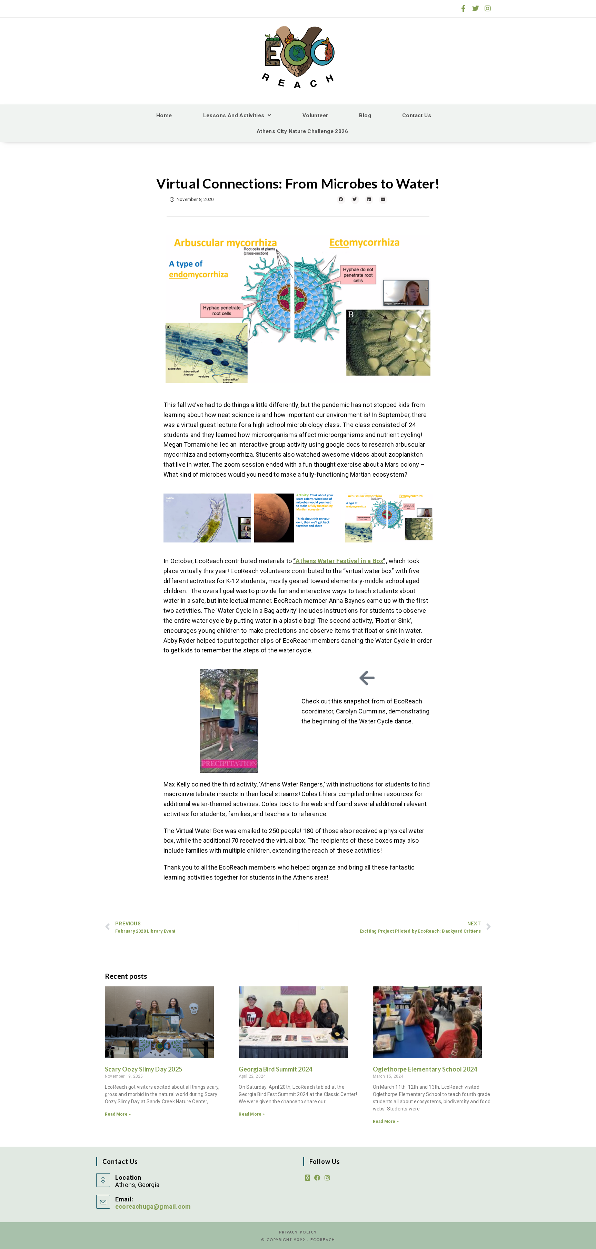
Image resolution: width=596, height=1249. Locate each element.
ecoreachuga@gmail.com (153, 1206)
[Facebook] (317, 1178)
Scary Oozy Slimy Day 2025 (143, 1069)
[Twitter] (475, 8)
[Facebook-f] (463, 8)
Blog (365, 115)
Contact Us (416, 115)
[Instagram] (487, 8)
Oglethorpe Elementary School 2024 (425, 1069)
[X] (307, 1178)
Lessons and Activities (234, 115)
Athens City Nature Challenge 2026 (302, 131)
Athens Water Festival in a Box (339, 561)
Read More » (118, 1114)
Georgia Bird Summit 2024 (275, 1069)
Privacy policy (298, 1233)
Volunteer (315, 115)
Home (164, 115)
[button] (341, 199)
